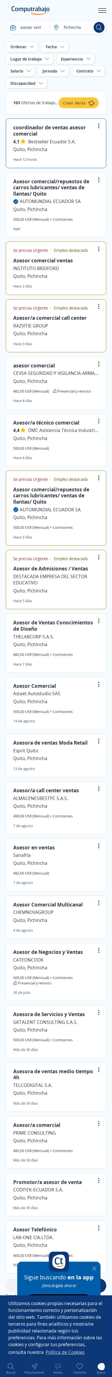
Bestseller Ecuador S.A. (52, 141)
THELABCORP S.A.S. (33, 637)
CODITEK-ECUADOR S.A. (38, 1190)
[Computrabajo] (30, 10)
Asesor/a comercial (36, 1124)
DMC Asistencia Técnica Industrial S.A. (63, 430)
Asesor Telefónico (35, 1229)
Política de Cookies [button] (65, 1352)
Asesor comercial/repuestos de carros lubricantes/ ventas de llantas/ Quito (51, 187)
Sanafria (22, 855)
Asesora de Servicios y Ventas (49, 1014)
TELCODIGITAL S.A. (32, 1085)
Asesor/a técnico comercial (46, 422)
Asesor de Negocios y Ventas (48, 951)
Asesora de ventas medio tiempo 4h (53, 1074)
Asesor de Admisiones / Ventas (50, 568)
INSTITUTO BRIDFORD (36, 268)
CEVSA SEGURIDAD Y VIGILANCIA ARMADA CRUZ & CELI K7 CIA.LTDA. (56, 373)
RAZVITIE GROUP (30, 326)
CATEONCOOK (28, 960)
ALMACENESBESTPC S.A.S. (40, 798)
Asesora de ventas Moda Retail (50, 742)
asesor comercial (34, 365)
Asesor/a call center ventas (46, 790)
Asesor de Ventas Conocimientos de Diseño (53, 625)
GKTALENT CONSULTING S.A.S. (45, 1022)
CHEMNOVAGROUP (33, 912)
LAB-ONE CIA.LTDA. (33, 1237)
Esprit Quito (25, 750)
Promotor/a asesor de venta (47, 1182)
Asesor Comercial (34, 685)
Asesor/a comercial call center (50, 317)
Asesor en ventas (34, 847)
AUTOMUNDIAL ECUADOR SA (50, 201)
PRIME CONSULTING (34, 1133)
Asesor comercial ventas (43, 260)
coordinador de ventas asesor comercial (49, 130)
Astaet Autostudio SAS (36, 693)
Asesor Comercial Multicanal (48, 904)
